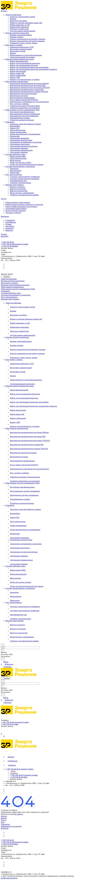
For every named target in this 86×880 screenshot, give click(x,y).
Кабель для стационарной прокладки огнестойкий (29, 67)
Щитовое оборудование (14, 185)
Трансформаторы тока (18, 181)
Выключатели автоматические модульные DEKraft (29, 83)
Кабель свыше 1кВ (17, 73)
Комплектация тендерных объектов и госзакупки (24, 204)
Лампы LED (14, 128)
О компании (10, 220)
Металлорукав (15, 160)
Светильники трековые (19, 152)
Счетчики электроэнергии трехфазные (24, 179)
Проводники (15, 173)
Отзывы (8, 224)
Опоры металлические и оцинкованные (25, 134)
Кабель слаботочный (18, 75)
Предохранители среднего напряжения (25, 114)
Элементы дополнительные (20, 183)
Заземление (14, 168)
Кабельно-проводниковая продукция (19, 59)
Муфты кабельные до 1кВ (20, 25)
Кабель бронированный (19, 61)
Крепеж (13, 53)
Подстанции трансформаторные (22, 112)
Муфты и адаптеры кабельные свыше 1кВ (26, 23)
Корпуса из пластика (18, 189)
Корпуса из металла (17, 187)
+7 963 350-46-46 (7, 242)
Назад (13, 771)
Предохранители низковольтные (22, 98)
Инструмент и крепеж (14, 45)
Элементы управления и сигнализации (25, 108)
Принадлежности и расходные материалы (26, 55)
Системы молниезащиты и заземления (20, 166)
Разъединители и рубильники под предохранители (29, 102)
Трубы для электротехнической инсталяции (26, 164)
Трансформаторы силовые (20, 118)
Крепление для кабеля (18, 21)
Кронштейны (15, 126)
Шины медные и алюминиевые (22, 193)
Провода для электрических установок (25, 79)
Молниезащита (15, 171)
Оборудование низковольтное (17, 81)
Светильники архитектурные (21, 140)
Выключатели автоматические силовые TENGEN (29, 92)
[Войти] (2, 731)
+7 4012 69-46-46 (9, 246)
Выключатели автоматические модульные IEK (27, 85)
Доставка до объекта (13, 213)
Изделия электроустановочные (17, 33)
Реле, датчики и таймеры (19, 104)
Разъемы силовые (16, 37)
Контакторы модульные (19, 96)
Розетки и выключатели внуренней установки (27, 39)
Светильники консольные (20, 144)
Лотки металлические (18, 158)
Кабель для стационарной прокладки (24, 65)
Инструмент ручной (17, 51)
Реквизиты (9, 228)
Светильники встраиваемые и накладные (26, 142)
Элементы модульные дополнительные (25, 106)
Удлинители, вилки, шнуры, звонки (23, 43)
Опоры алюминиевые (18, 132)
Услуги (3, 820)
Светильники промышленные (21, 150)
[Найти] (3, 658)
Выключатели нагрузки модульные (23, 94)
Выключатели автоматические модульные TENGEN (30, 88)
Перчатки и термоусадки (19, 29)
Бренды (4, 818)
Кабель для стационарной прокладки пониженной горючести (33, 69)
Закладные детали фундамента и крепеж (25, 124)
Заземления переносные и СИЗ (22, 47)
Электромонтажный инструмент (22, 57)
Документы (9, 226)
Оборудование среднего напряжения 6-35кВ (22, 110)
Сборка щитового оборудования (17, 202)
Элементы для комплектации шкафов (24, 195)
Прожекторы (15, 136)
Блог (2, 822)
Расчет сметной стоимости (15, 211)
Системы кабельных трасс (15, 154)
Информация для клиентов (11, 826)
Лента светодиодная (17, 130)
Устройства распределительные (22, 120)
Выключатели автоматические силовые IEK (27, 90)
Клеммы (13, 19)
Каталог (4, 816)
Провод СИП (15, 77)
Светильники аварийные (19, 138)
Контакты (4, 828)
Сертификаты (10, 222)
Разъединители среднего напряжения (24, 116)
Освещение (10, 122)
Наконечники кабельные (19, 27)
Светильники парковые (19, 148)
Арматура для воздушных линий (22, 17)
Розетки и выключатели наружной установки (27, 41)
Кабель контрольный (18, 71)
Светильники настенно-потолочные (24, 146)
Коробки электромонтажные (21, 35)
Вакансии (9, 230)
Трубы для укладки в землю (20, 162)
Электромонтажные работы (16, 209)
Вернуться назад (7, 814)
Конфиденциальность (9, 878)
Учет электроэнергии (13, 175)
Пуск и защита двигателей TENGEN (24, 100)
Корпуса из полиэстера (18, 191)
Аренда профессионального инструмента (21, 206)
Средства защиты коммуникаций (22, 31)
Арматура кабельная (13, 15)
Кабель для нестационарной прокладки (25, 63)
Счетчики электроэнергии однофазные (25, 177)
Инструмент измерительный (21, 49)
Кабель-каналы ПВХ (18, 156)
